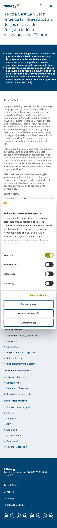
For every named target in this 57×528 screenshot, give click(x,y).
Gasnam (11, 441)
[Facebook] (19, 515)
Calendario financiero (18, 388)
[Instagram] (12, 515)
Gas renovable (14, 435)
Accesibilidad (11, 485)
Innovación (12, 341)
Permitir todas (28, 304)
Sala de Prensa (14, 358)
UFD (8, 412)
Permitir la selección (28, 313)
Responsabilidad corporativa (21, 352)
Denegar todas (28, 322)
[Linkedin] (6, 515)
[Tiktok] (25, 515)
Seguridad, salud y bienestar (21, 335)
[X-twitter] (38, 515)
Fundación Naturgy (16, 407)
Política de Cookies (14, 504)
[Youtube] (32, 515)
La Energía (12, 346)
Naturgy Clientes (15, 446)
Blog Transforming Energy (20, 363)
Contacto (9, 491)
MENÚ (51, 5)
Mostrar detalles (39, 295)
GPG (9, 424)
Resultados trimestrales (19, 393)
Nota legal (9, 498)
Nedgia (10, 418)
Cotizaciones (13, 382)
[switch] (49, 264)
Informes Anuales (16, 377)
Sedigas (10, 429)
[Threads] (45, 515)
